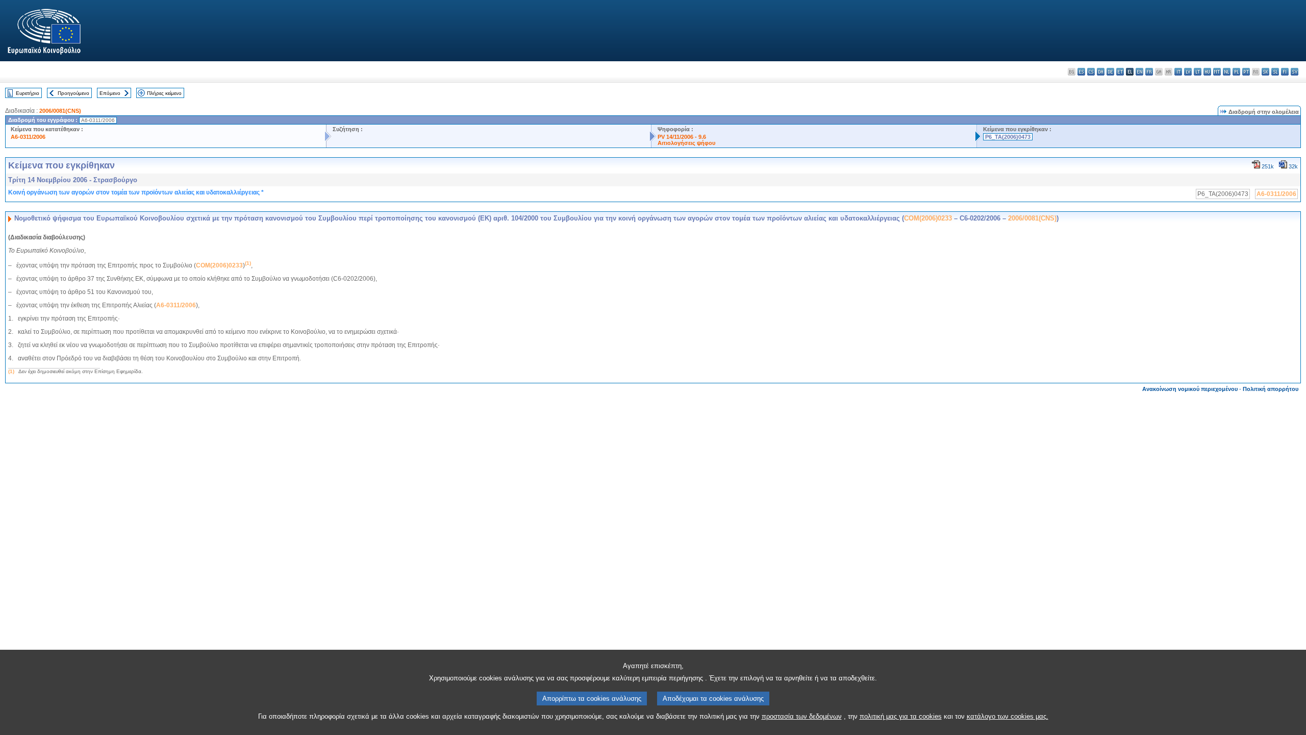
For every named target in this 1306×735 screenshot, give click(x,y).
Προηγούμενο (73, 93)
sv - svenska (1294, 72)
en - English (1139, 72)
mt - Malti (1217, 72)
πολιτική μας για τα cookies (901, 716)
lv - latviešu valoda (1188, 72)
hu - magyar (1207, 72)
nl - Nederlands (1226, 72)
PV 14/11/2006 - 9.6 (682, 137)
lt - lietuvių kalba (1197, 72)
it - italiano (1178, 72)
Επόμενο (109, 93)
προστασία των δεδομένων (802, 716)
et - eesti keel (1120, 72)
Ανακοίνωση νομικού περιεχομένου (1190, 389)
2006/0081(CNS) (60, 111)
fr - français (1149, 72)
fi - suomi (1285, 72)
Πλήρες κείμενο (164, 93)
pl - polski (1236, 72)
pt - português (1246, 72)
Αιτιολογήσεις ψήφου (686, 143)
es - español (1081, 72)
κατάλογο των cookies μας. (1007, 716)
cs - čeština (1091, 72)
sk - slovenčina (1265, 72)
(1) (11, 371)
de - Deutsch (1110, 72)
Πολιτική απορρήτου (1270, 389)
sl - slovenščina (1275, 72)
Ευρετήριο (27, 93)
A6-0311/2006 (28, 137)
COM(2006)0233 (928, 218)
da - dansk (1100, 72)
